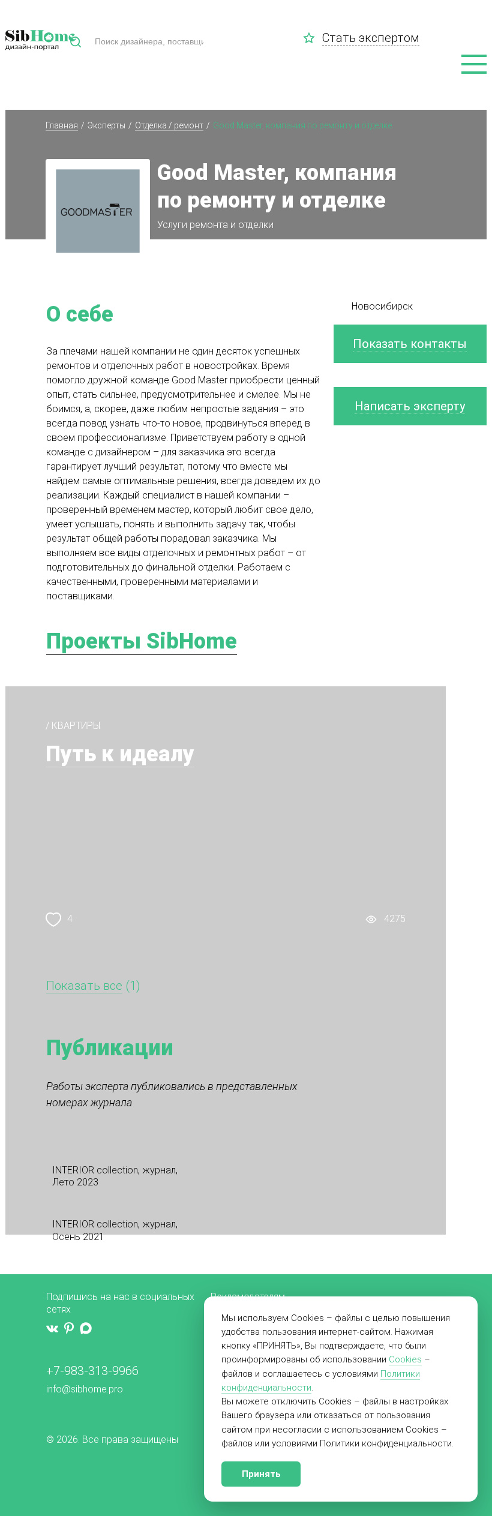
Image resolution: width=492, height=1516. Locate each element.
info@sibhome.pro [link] (84, 1389)
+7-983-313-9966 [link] (92, 1371)
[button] (474, 65)
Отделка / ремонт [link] (169, 125)
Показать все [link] (84, 985)
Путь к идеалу (120, 754)
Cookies (405, 1359)
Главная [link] (62, 125)
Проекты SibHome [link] (141, 641)
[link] (312, 38)
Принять (261, 1474)
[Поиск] (75, 42)
